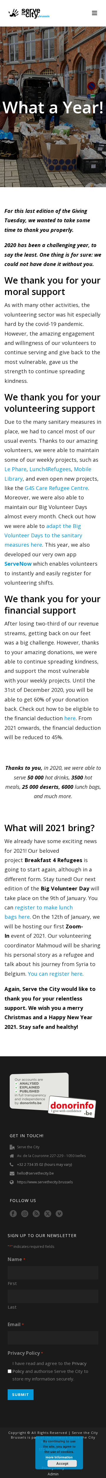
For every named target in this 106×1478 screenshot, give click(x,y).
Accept (62, 1463)
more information (59, 1457)
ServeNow (18, 563)
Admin (53, 1474)
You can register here (55, 973)
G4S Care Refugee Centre (56, 487)
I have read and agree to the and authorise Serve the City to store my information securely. (50, 1371)
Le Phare (15, 469)
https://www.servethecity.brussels (45, 1182)
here (70, 718)
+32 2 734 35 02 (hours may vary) (44, 1164)
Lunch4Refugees (50, 469)
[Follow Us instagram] (24, 1214)
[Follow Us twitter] (47, 1214)
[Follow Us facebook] (13, 1214)
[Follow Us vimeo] (59, 1214)
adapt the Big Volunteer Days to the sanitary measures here (43, 535)
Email (16, 1324)
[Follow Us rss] (36, 1214)
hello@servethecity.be (35, 1173)
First (12, 1283)
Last (12, 1307)
